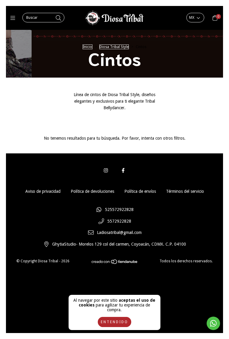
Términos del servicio (185, 191)
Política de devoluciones (92, 191)
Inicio (87, 47)
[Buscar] (58, 18)
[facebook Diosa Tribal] (123, 170)
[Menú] (14, 18)
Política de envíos (140, 191)
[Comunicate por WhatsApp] (213, 323)
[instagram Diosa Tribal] (106, 170)
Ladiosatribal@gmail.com (119, 232)
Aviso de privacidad (43, 191)
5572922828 (119, 221)
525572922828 (119, 209)
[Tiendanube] (115, 263)
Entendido (114, 322)
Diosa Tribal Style (114, 47)
